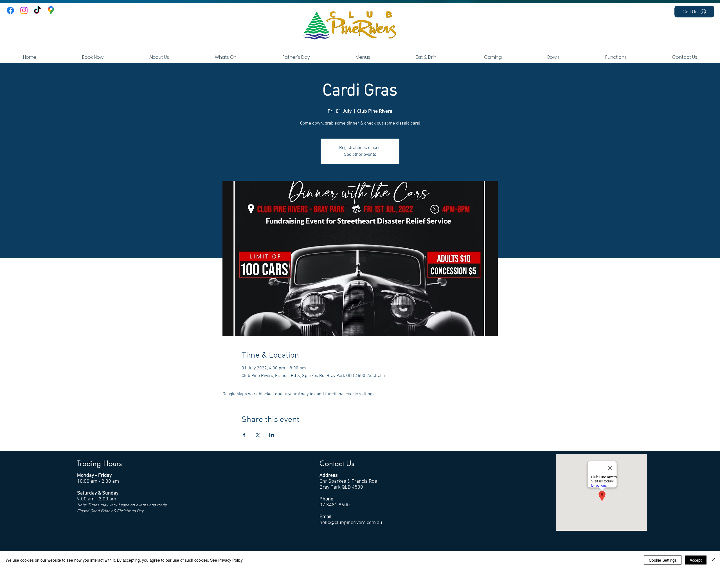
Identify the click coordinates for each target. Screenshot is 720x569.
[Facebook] (10, 10)
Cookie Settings (663, 560)
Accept (696, 560)
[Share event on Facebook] (244, 435)
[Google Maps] (51, 10)
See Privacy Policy (226, 560)
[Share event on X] (258, 435)
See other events (360, 154)
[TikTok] (37, 10)
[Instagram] (24, 10)
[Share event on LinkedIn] (271, 435)
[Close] (713, 560)
